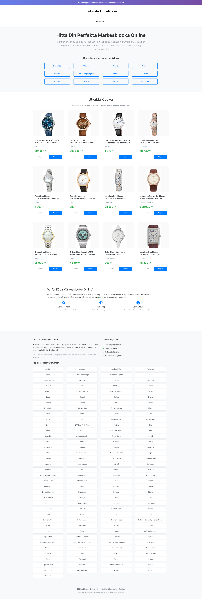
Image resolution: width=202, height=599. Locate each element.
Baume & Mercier (47, 380)
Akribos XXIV (116, 369)
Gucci (150, 436)
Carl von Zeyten (116, 391)
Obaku (150, 492)
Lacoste (48, 464)
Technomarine (48, 548)
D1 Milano (48, 408)
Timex (82, 553)
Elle (82, 419)
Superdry (116, 537)
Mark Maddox (82, 475)
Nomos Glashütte (47, 492)
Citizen (57, 81)
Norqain (116, 492)
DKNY (48, 414)
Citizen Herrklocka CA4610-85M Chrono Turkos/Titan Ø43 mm (83, 254)
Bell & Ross (82, 380)
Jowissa (48, 458)
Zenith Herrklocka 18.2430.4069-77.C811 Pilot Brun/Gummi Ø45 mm (82, 142)
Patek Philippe (82, 503)
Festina (57, 73)
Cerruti (82, 397)
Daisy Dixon (82, 408)
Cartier (150, 391)
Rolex (48, 525)
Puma (82, 514)
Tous (48, 559)
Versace (144, 73)
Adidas (47, 369)
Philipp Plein (47, 509)
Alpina (48, 375)
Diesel (150, 408)
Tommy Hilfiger (150, 553)
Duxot (116, 414)
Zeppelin (48, 576)
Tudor (116, 559)
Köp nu (55, 157)
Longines (57, 66)
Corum (150, 403)
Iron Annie (150, 447)
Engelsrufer (150, 419)
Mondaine (150, 481)
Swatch (150, 537)
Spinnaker (48, 537)
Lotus (116, 470)
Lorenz (47, 470)
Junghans (82, 458)
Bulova (47, 391)
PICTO (82, 509)
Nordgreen (82, 492)
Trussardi (82, 559)
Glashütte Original (82, 436)
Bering (116, 380)
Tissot (115, 81)
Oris (150, 497)
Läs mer (41, 157)
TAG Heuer (150, 542)
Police (150, 509)
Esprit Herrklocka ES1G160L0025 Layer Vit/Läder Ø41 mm (83, 198)
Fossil (82, 430)
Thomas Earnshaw (116, 548)
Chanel (150, 397)
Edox (48, 419)
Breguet (48, 386)
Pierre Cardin (116, 509)
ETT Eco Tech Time (82, 425)
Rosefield (82, 525)
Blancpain (150, 380)
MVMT (82, 486)
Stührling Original (86, 73)
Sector (47, 531)
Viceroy (150, 565)
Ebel (150, 414)
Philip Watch (150, 503)
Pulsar (48, 514)
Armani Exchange (82, 375)
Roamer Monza (116, 520)
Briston (150, 386)
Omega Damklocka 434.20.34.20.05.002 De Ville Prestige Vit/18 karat (47, 254)
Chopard (48, 403)
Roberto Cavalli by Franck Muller (150, 520)
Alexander (150, 369)
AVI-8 (150, 375)
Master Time (150, 475)
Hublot (150, 442)
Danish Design (116, 408)
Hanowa (116, 442)
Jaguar (150, 453)
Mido (116, 481)
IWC (48, 453)
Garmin (48, 436)
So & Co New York (150, 531)
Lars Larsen (82, 464)
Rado (86, 81)
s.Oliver (150, 525)
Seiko (82, 531)
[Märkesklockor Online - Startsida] (101, 11)
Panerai (48, 503)
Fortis (48, 430)
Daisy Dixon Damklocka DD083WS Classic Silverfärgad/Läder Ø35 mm (117, 254)
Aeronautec (82, 369)
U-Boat (150, 559)
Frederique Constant (116, 430)
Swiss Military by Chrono (82, 542)
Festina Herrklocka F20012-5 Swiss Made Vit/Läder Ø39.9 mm (117, 142)
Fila (150, 425)
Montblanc (48, 486)
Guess (145, 66)
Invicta (116, 73)
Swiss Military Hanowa (116, 542)
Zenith (150, 570)
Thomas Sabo (150, 548)
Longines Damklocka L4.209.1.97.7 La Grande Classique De (150, 142)
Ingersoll (82, 447)
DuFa (82, 414)
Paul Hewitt (116, 503)
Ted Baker (82, 548)
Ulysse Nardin (48, 565)
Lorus (82, 470)
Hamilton (145, 81)
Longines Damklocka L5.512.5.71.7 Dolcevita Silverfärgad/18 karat (115, 198)
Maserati (116, 475)
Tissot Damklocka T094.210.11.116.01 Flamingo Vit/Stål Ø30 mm (47, 198)
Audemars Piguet (116, 375)
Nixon (150, 486)
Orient (116, 497)
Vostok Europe (82, 570)
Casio (115, 66)
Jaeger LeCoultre (116, 453)
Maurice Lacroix (48, 481)
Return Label (82, 520)
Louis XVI (150, 470)
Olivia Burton (48, 497)
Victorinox (48, 570)
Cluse (116, 403)
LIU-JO (116, 464)
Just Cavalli (116, 458)
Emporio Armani (116, 419)
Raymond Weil (48, 520)
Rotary (116, 525)
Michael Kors (82, 481)
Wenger (116, 570)
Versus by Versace (116, 565)
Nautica (116, 486)
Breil (82, 386)
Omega (86, 66)
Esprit (48, 425)
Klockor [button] (100, 21)
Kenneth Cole (151, 458)
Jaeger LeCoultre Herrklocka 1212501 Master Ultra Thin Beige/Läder (152, 198)
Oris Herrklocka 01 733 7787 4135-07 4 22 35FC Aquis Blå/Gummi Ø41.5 (47, 142)
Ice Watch (48, 447)
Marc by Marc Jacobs (48, 475)
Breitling (116, 386)
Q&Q (116, 514)
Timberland (48, 553)
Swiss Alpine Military (48, 542)
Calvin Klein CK (82, 391)
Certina (116, 397)
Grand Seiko (116, 436)
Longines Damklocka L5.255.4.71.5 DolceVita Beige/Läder (150, 254)
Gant (150, 430)
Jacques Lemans (82, 453)
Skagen (116, 531)
